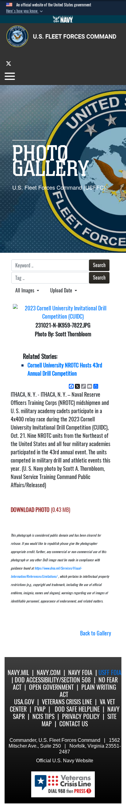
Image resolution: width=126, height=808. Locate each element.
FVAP (40, 709)
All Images (25, 290)
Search (99, 265)
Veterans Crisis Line (67, 702)
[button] (25, 11)
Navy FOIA (80, 672)
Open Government (51, 687)
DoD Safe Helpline (77, 709)
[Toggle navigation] (10, 76)
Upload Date (61, 290)
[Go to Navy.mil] (63, 19)
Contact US (73, 724)
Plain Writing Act (88, 691)
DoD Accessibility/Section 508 (53, 680)
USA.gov (24, 702)
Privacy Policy (81, 716)
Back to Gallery (95, 633)
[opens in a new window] (8, 63)
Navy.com (49, 672)
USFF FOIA (109, 672)
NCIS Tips (43, 716)
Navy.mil (18, 672)
